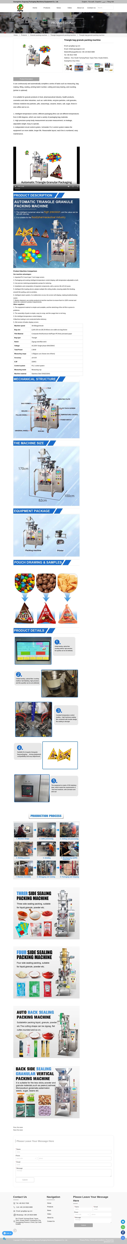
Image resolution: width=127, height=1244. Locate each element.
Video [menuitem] (69, 8)
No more (20, 1127)
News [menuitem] (59, 8)
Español (98, 2)
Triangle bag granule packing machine (63, 35)
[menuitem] (47, 8)
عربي (104, 2)
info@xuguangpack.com (77, 49)
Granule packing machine (38, 35)
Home (16, 35)
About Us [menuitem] (80, 8)
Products (24, 35)
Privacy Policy (84, 1240)
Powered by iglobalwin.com (109, 1241)
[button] (47, 7)
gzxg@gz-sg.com (74, 46)
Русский (91, 2)
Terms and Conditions (97, 1240)
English (84, 2)
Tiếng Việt (110, 2)
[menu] (63, 8)
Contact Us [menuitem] (91, 8)
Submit (25, 1180)
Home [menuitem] (35, 8)
